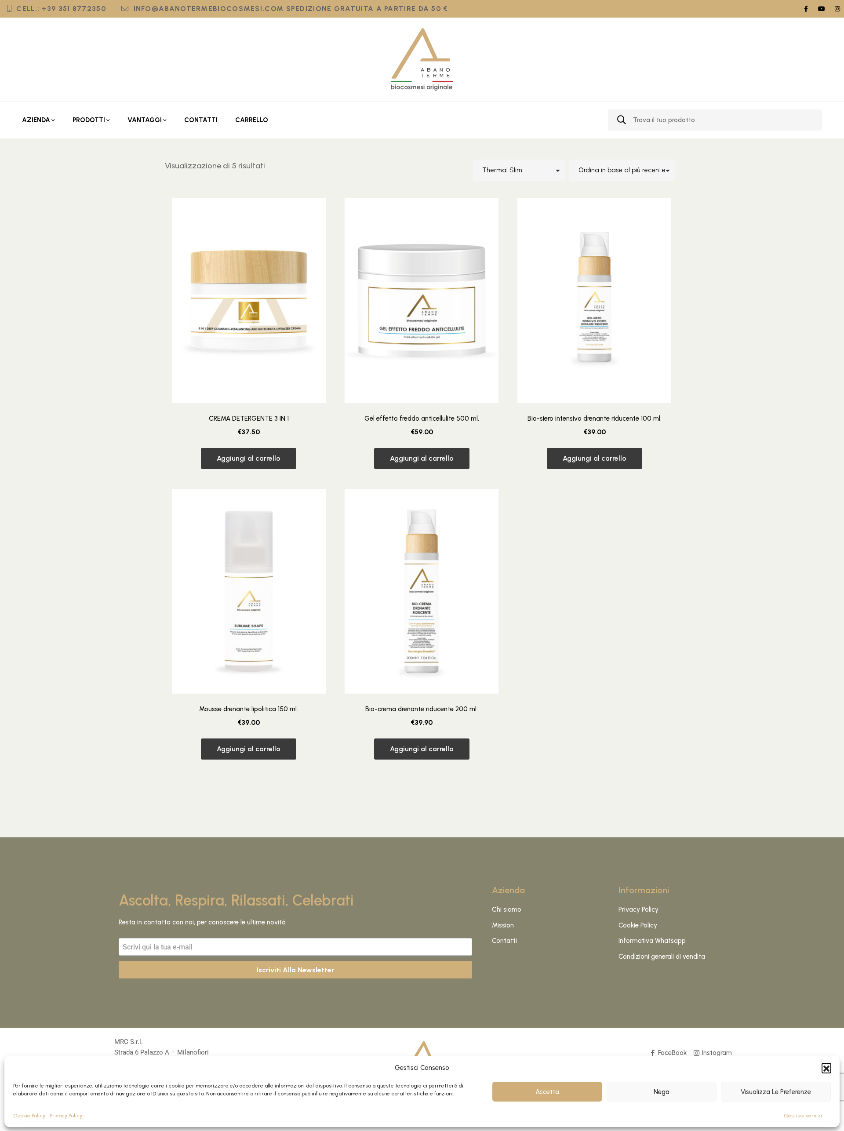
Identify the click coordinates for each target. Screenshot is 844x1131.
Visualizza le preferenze (776, 1091)
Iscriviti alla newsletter (295, 970)
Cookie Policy (29, 1116)
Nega (661, 1091)
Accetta (547, 1091)
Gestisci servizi (803, 1116)
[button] (826, 1067)
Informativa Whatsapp (652, 941)
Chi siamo (506, 909)
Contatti (504, 941)
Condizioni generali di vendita (661, 956)
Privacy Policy (66, 1116)
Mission (503, 925)
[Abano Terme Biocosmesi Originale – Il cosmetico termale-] (422, 59)
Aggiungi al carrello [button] (248, 458)
